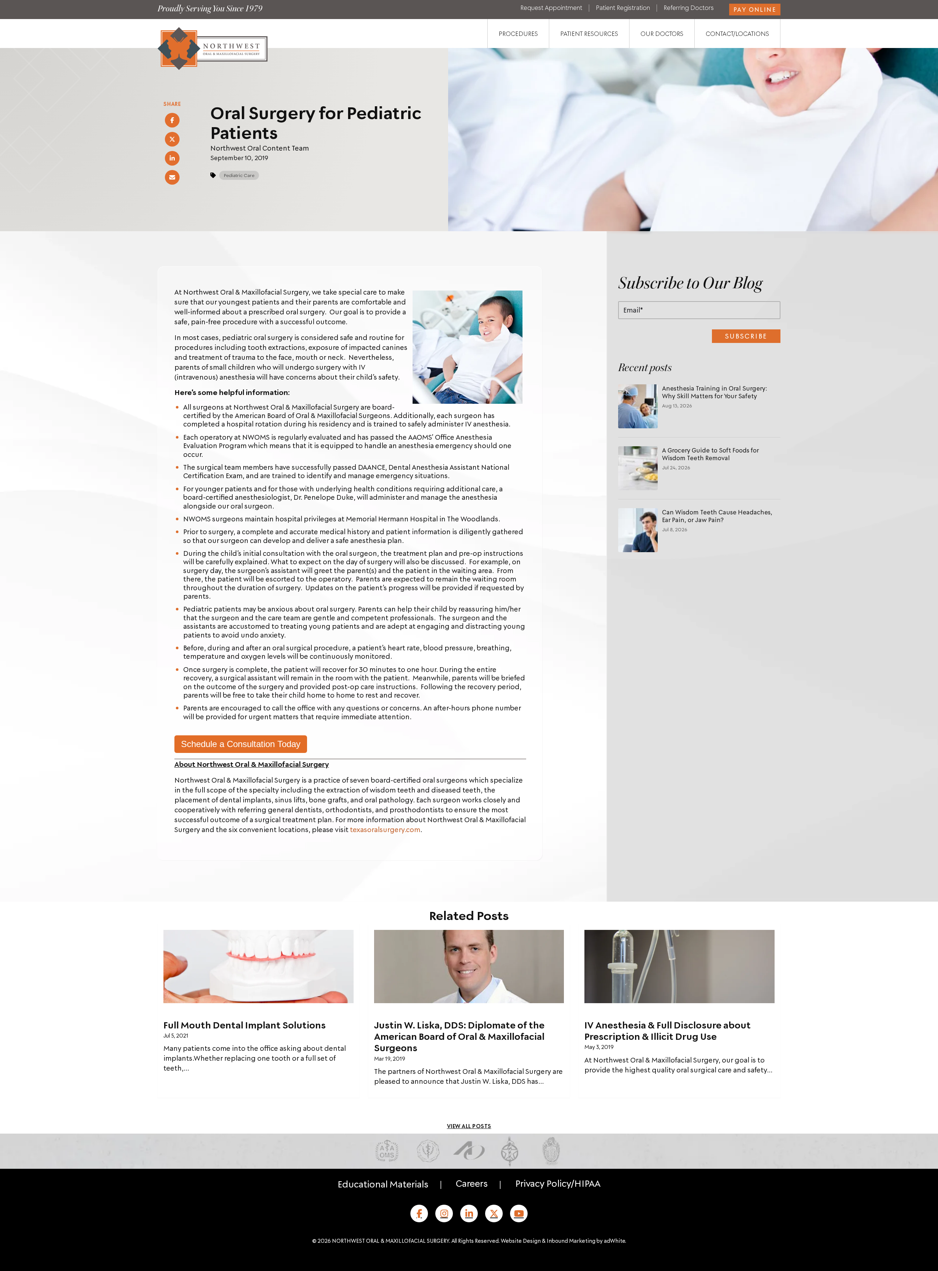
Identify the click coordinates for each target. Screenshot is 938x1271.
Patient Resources (589, 33)
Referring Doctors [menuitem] (689, 7)
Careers (472, 1183)
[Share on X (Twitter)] (172, 139)
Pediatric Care (239, 175)
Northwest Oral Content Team (259, 147)
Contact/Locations (737, 33)
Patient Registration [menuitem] (623, 7)
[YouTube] (519, 1213)
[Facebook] (419, 1213)
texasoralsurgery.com (385, 829)
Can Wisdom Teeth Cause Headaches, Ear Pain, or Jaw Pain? (717, 516)
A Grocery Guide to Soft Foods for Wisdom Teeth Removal (710, 454)
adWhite (614, 1240)
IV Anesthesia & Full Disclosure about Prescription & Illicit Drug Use (667, 1030)
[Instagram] (444, 1213)
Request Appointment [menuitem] (551, 7)
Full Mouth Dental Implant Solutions (244, 1025)
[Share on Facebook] (172, 120)
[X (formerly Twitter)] (494, 1213)
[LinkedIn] (469, 1213)
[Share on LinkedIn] (172, 158)
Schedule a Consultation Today (240, 744)
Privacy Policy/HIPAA (558, 1183)
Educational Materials (382, 1184)
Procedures (518, 33)
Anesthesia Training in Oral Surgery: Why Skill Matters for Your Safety (714, 392)
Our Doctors (661, 33)
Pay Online (755, 9)
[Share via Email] (172, 177)
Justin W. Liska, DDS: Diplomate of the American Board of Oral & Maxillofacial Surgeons (459, 1036)
